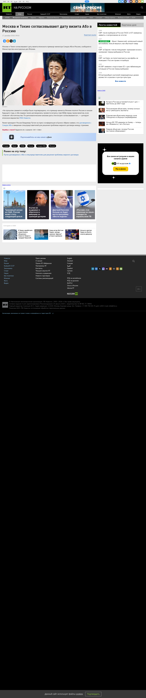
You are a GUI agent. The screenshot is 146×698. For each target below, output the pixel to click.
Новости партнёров (43, 276)
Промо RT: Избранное (44, 263)
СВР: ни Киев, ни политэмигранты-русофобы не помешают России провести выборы (118, 59)
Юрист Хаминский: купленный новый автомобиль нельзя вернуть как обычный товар (120, 42)
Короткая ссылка (90, 35)
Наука (87, 14)
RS (23, 1)
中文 (27, 1)
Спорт (77, 14)
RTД (87, 1)
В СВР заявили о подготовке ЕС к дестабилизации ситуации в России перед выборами (120, 67)
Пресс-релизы (41, 258)
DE (8, 1)
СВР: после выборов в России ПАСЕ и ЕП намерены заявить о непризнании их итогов (120, 33)
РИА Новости (25, 118)
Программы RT (41, 266)
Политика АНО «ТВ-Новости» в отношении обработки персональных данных (37, 308)
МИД (22, 146)
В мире (6, 146)
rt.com (24, 304)
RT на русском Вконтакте (122, 1)
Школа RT (70, 288)
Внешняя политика (20, 17)
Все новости (120, 81)
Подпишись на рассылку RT (142, 1)
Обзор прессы (110, 17)
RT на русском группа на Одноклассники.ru (133, 1)
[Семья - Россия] (87, 7)
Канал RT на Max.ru (128, 1)
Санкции (99, 17)
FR (11, 1)
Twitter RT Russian (125, 1)
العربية (15, 1)
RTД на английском (74, 278)
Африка (41, 17)
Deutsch (70, 260)
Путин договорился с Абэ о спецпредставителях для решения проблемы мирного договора (41, 154)
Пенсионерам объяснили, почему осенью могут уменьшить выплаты (123, 109)
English (69, 258)
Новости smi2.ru (6, 185)
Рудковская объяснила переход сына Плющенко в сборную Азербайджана (121, 116)
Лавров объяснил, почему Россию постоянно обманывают (120, 130)
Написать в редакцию (43, 273)
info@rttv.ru (113, 306)
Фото (129, 14)
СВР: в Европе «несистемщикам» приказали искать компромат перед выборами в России (120, 50)
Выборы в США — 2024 (126, 17)
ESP (20, 1)
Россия (29, 14)
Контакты (39, 268)
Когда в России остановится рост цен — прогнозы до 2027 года (123, 102)
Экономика (63, 14)
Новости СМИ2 (101, 90)
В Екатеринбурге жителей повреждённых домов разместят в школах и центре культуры (119, 76)
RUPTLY (70, 283)
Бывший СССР (45, 14)
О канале (39, 261)
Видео (138, 14)
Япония (52, 146)
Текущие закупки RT (43, 271)
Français (70, 263)
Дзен (49, 137)
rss (139, 1)
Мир (19, 14)
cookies (79, 694)
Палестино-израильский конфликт (74, 17)
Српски (69, 270)
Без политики (101, 14)
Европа (33, 17)
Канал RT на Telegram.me (119, 1)
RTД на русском (73, 280)
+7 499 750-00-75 (88, 306)
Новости (9, 14)
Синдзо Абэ (41, 146)
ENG (4, 1)
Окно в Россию (72, 285)
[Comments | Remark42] (49, 172)
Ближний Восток (53, 17)
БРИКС (7, 17)
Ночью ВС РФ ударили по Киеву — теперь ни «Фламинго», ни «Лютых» (123, 123)
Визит (15, 146)
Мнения (118, 14)
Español (70, 268)
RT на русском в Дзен (136, 1)
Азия (91, 17)
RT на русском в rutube (131, 1)
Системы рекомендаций (44, 278)
